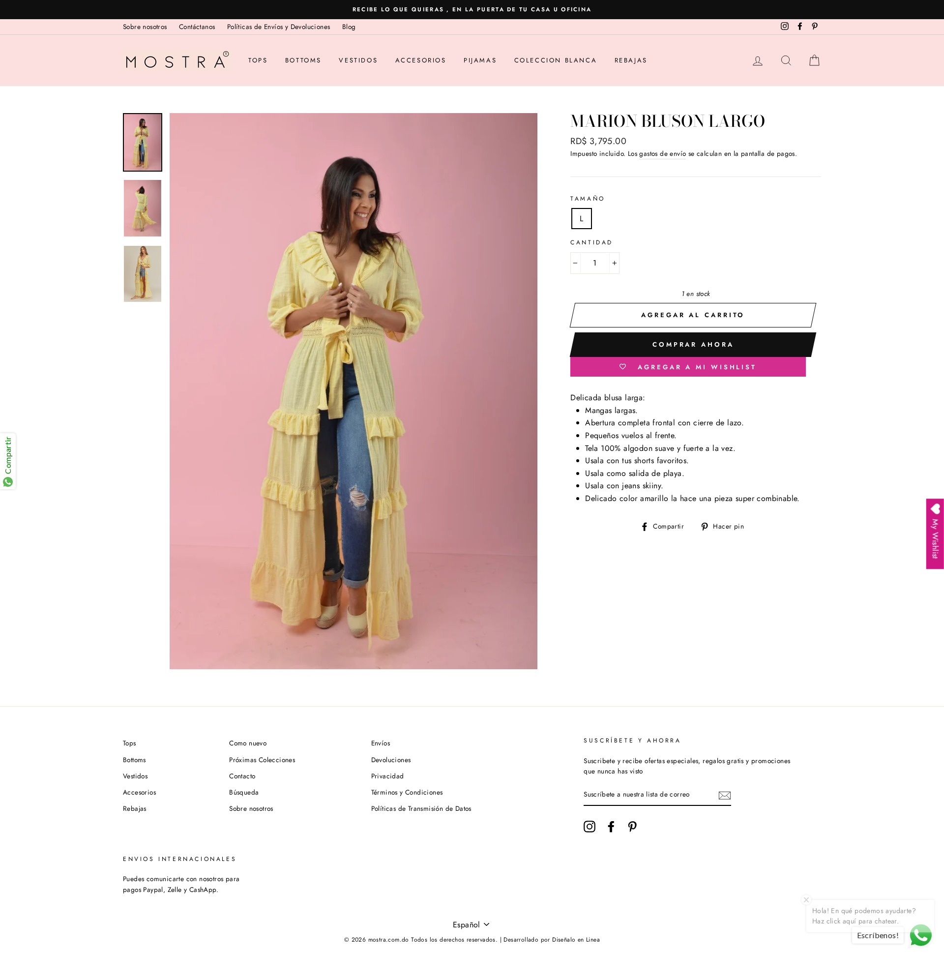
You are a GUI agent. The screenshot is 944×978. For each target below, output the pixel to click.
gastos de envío (662, 153)
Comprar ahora (693, 344)
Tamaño (587, 198)
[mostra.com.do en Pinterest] (632, 826)
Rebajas (631, 60)
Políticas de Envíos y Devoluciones (278, 26)
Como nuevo (247, 743)
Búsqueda (244, 792)
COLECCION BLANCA (555, 60)
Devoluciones (391, 760)
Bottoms (303, 60)
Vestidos (358, 60)
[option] (472, 9)
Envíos (380, 743)
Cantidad (591, 242)
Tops (257, 60)
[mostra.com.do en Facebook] (611, 826)
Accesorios (420, 60)
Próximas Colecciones (262, 760)
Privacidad (387, 776)
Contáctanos (197, 26)
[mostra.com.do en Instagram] (589, 826)
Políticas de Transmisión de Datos (421, 808)
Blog (349, 26)
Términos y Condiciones (407, 792)
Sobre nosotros (145, 26)
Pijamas (480, 60)
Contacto (242, 776)
